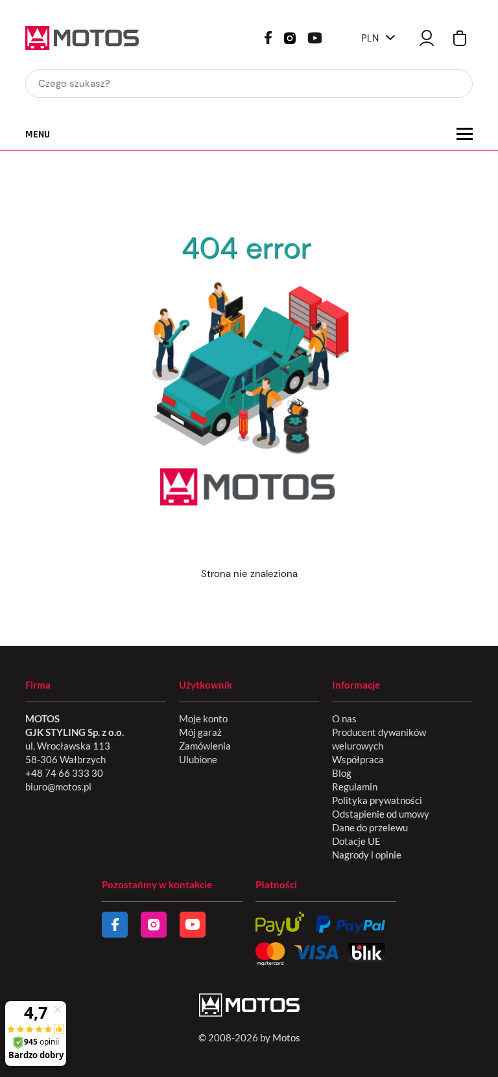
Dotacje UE (356, 841)
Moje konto (203, 718)
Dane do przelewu (370, 827)
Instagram (290, 37)
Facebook (268, 37)
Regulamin (354, 786)
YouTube (314, 36)
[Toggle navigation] (464, 133)
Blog (341, 773)
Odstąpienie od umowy (380, 814)
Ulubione (198, 759)
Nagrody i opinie (366, 854)
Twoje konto (427, 38)
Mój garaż (200, 732)
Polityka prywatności (377, 800)
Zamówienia (205, 746)
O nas (344, 718)
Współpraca (358, 759)
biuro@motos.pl (58, 786)
